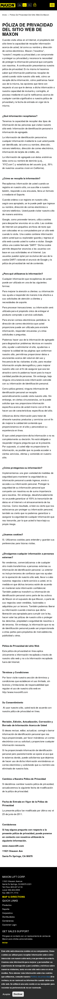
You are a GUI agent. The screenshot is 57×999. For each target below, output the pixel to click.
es (24, 5)
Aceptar (6, 994)
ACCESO (34, 4)
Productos (7, 905)
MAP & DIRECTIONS (13, 896)
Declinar (18, 994)
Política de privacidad (40, 976)
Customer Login (9, 924)
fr (29, 5)
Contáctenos (8, 920)
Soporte (5, 909)
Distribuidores (8, 916)
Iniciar (5, 942)
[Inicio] (7, 5)
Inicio (4, 14)
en (20, 5)
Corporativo (7, 913)
